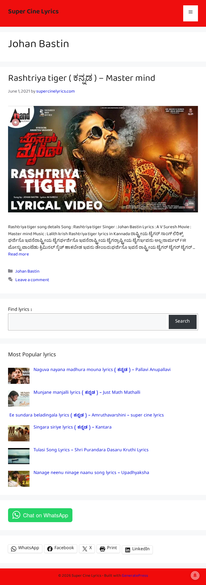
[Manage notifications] (195, 575)
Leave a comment (32, 281)
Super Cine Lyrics (33, 13)
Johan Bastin (27, 272)
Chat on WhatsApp (45, 515)
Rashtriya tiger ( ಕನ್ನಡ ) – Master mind (81, 80)
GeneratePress (135, 576)
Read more (18, 255)
